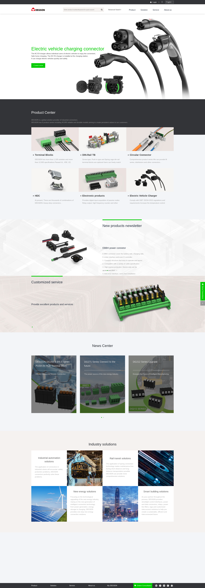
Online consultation (144, 585)
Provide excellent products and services (52, 304)
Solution (144, 10)
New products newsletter (122, 226)
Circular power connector (115, 248)
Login (154, 2)
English (169, 2)
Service (156, 10)
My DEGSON (112, 585)
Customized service (47, 282)
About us (168, 10)
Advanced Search (114, 10)
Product (132, 10)
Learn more (38, 65)
